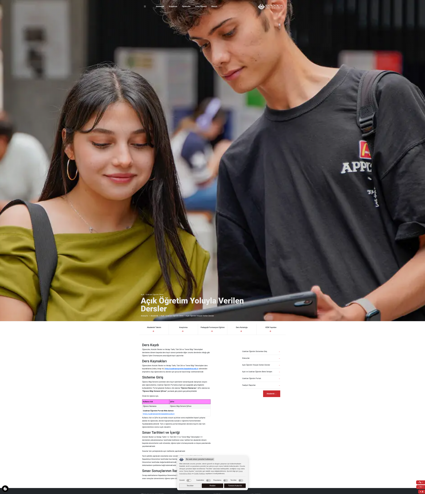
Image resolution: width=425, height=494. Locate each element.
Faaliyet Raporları (249, 385)
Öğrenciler (186, 6)
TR (420, 487)
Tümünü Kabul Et (235, 486)
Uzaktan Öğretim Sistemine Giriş (254, 351)
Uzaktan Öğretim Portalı (251, 378)
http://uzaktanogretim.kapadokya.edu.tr (181, 369)
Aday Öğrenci (201, 6)
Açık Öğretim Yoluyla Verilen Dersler (200, 316)
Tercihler (190, 486)
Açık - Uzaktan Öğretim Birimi (172, 316)
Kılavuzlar (246, 358)
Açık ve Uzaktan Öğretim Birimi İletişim (257, 372)
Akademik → (272, 394)
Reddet (212, 486)
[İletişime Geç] (420, 482)
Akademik (160, 6)
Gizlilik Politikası (199, 473)
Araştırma (173, 6)
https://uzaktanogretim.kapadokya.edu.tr (159, 414)
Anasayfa (144, 316)
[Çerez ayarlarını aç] (5, 488)
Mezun (214, 6)
